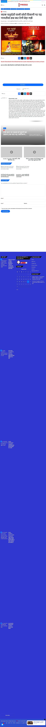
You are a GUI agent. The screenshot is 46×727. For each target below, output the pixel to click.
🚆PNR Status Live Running (40, 722)
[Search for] (44, 5)
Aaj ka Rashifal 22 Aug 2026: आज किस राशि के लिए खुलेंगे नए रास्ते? (19, 1)
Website (25, 203)
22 (28, 281)
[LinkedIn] (25, 58)
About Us (33, 261)
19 (21, 281)
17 (17, 281)
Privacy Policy (34, 265)
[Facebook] (19, 58)
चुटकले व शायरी (24, 722)
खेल (28, 722)
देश (11, 722)
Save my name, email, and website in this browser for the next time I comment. (17, 208)
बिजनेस (33, 722)
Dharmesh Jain (12, 23)
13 (23, 279)
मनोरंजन (14, 722)
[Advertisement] (5, 231)
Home (33, 259)
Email (2, 203)
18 (19, 281)
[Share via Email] (31, 58)
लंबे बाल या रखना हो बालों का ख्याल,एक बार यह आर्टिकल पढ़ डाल (15, 133)
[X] (22, 58)
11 (19, 279)
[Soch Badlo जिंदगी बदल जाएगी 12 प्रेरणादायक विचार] (4, 668)
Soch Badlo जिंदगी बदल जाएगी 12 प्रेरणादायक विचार (10, 626)
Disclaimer (34, 267)
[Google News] (25, 89)
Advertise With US (35, 270)
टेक (21, 722)
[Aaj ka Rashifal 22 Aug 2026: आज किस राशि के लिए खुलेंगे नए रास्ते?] (4, 486)
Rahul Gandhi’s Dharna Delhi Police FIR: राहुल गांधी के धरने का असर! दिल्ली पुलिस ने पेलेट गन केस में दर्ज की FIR (11, 537)
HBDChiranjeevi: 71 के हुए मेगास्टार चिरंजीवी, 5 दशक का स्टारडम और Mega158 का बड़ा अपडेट (38, 278)
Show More (22, 84)
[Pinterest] (28, 58)
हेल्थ (30, 722)
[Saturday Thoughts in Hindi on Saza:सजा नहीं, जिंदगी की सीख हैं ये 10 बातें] (4, 395)
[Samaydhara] (23, 4)
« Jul (17, 289)
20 (23, 281)
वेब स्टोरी (9, 722)
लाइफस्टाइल (18, 722)
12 (21, 279)
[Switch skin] (42, 5)
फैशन (4, 128)
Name (2, 198)
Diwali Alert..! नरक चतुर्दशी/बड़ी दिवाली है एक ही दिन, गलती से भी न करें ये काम (22, 175)
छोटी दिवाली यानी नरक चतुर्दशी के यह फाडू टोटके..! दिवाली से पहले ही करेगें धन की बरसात (7, 175)
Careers (33, 268)
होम (6, 722)
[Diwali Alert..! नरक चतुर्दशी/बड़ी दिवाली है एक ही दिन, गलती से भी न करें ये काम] (23, 169)
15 (28, 279)
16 (30, 279)
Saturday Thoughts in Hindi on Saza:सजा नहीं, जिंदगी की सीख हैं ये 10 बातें (11, 354)
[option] (23, 133)
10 (17, 279)
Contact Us (34, 263)
